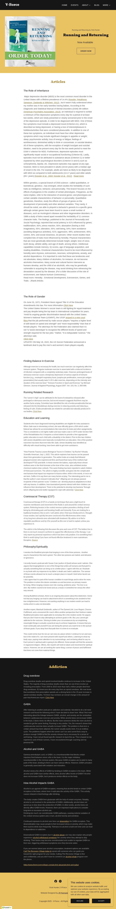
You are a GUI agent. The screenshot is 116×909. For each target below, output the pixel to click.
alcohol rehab (71, 857)
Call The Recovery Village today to (38, 851)
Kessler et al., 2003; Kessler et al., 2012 (53, 176)
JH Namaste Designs (66, 893)
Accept (101, 901)
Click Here (68, 305)
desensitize (64, 821)
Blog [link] (96, 5)
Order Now (85, 51)
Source (35, 540)
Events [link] (74, 5)
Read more (79, 176)
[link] (12, 5)
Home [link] (64, 5)
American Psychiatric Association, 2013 (42, 112)
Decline (80, 901)
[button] (86, 5)
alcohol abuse (59, 835)
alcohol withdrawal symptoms (45, 838)
